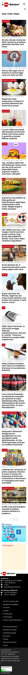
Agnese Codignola (7, 68)
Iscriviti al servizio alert (11, 601)
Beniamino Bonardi (7, 96)
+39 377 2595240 (10, 595)
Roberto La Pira (6, 504)
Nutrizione (6, 636)
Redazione (5, 429)
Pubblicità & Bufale (9, 633)
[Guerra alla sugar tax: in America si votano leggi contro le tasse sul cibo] (14, 59)
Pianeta (5, 639)
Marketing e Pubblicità (10, 604)
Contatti (6, 611)
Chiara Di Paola (6, 37)
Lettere (5, 645)
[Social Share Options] (4, 568)
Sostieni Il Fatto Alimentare (12, 620)
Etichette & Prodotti (10, 630)
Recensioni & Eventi (9, 642)
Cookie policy (7, 617)
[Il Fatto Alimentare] (11, 4)
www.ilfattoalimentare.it (12, 587)
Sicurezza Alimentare (10, 627)
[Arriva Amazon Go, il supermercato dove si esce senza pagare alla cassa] (14, 253)
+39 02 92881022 (10, 583)
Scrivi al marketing (10, 592)
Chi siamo (6, 607)
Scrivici (6, 585)
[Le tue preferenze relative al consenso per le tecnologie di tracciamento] (2, 2)
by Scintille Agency (5, 672)
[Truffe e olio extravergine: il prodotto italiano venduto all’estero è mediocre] (14, 495)
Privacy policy (7, 614)
